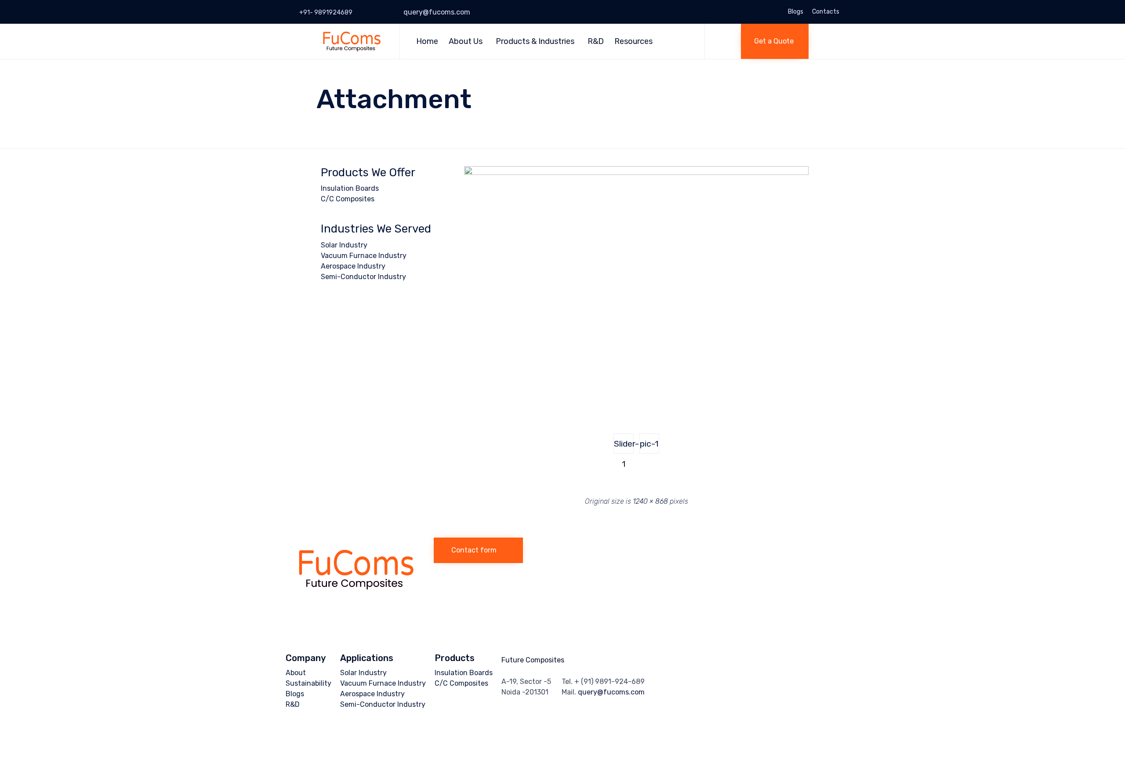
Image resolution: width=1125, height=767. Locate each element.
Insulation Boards (350, 188)
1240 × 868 (650, 501)
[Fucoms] (351, 41)
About (296, 673)
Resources (633, 41)
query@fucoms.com (436, 12)
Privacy (413, 742)
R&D (596, 41)
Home (427, 41)
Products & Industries (535, 41)
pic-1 (649, 444)
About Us (466, 41)
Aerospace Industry (353, 266)
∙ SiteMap (435, 742)
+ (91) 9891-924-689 (609, 681)
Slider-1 (624, 446)
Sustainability (308, 683)
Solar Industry (344, 245)
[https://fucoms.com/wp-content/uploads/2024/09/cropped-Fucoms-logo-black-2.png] (355, 597)
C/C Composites (347, 199)
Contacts (825, 12)
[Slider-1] (636, 172)
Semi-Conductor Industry (363, 277)
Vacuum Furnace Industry (363, 255)
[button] (775, 41)
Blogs (795, 12)
